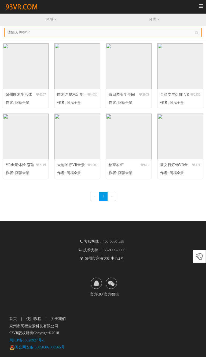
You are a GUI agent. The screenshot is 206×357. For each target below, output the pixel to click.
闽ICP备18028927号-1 (27, 340)
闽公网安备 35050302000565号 (40, 347)
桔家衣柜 (116, 165)
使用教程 (33, 319)
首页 (13, 319)
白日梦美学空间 (122, 95)
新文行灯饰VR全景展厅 (174, 165)
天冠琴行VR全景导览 (71, 165)
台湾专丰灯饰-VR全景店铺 (174, 95)
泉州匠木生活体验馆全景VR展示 (19, 95)
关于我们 (58, 319)
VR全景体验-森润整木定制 (20, 165)
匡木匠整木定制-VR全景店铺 (71, 95)
